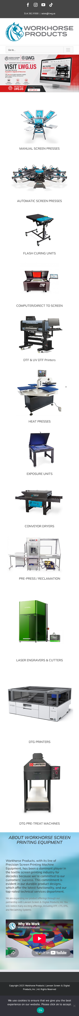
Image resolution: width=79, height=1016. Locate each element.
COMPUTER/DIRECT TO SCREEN (39, 306)
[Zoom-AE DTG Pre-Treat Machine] (39, 752)
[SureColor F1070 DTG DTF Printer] (39, 670)
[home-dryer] (39, 483)
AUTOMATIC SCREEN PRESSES (39, 201)
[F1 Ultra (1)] (39, 588)
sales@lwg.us (48, 13)
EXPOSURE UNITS (40, 474)
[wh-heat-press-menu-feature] (39, 370)
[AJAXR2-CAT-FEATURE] (34, 536)
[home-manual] (39, 106)
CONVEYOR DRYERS (39, 526)
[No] (74, 1006)
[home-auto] (39, 158)
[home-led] (39, 431)
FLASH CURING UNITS (39, 253)
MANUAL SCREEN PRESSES (39, 148)
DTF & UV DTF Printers (39, 360)
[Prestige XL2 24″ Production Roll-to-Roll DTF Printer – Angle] (39, 315)
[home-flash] (39, 211)
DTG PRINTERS (39, 742)
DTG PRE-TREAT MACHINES (39, 823)
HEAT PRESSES (40, 421)
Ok (40, 1010)
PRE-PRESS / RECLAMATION (39, 578)
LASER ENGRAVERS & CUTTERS (39, 660)
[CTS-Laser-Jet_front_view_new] (39, 263)
